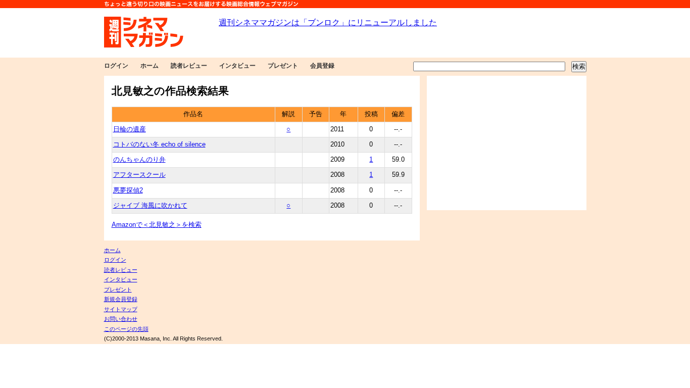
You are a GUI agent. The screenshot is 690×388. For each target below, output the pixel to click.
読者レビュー (189, 65)
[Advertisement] (506, 143)
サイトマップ (120, 309)
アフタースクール (139, 174)
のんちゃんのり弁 (139, 159)
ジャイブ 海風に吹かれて (150, 205)
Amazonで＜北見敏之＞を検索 (157, 224)
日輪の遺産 (129, 129)
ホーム (149, 65)
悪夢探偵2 (128, 190)
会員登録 (322, 65)
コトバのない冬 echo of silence (159, 144)
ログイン (116, 65)
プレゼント (283, 65)
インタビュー (237, 65)
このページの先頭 (126, 329)
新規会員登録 (120, 299)
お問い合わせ (120, 319)
